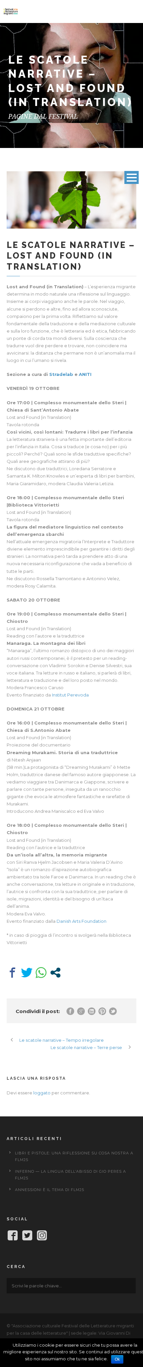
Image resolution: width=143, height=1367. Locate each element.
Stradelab (61, 374)
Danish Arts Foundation (81, 921)
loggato (42, 1092)
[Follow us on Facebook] (13, 1236)
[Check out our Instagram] (42, 1236)
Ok (117, 1359)
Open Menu (131, 177)
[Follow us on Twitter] (27, 1236)
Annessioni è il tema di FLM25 (49, 1189)
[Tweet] (27, 972)
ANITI (85, 374)
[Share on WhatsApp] (41, 972)
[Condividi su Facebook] (12, 972)
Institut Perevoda (70, 694)
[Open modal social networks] (55, 972)
